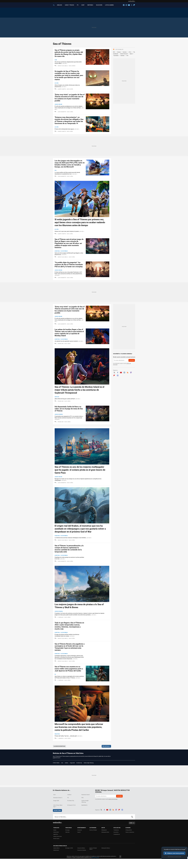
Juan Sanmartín (62, 111)
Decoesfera (116, 832)
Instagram (126, 5)
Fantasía (119, 52)
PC (77, 5)
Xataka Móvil (56, 832)
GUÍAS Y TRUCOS (69, 5)
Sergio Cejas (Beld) (63, 65)
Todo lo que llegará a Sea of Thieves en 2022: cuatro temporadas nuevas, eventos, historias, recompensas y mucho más (69, 626)
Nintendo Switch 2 (57, 797)
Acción (56, 83)
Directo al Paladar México (93, 848)
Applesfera (55, 834)
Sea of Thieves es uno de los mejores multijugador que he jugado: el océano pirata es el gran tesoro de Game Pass (80, 470)
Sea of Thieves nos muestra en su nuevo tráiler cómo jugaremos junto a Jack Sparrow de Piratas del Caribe (69, 669)
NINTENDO (90, 5)
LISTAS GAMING (109, 5)
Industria (57, 734)
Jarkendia (61, 738)
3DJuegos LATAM (69, 848)
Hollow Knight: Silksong (88, 762)
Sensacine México (81, 848)
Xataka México (56, 848)
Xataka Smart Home (57, 836)
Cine (56, 59)
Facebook (117, 372)
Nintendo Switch (86, 794)
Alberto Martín (62, 89)
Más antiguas (106, 746)
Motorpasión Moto (105, 832)
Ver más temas (57, 810)
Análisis (57, 396)
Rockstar (125, 52)
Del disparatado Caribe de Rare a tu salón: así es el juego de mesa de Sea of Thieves (69, 409)
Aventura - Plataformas (61, 251)
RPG (114, 52)
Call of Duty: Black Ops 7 (57, 805)
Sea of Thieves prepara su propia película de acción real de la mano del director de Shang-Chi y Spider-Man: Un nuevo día (69, 53)
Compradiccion (117, 834)
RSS (127, 372)
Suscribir (131, 360)
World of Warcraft (124, 53)
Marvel (131, 53)
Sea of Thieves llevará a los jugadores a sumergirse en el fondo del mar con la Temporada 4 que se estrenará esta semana (69, 647)
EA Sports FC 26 (71, 805)
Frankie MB (60, 343)
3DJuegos (67, 830)
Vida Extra (67, 832)
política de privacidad (113, 799)
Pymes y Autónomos (130, 832)
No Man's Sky (79, 762)
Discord (124, 5)
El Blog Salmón (129, 830)
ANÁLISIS (59, 5)
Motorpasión (104, 830)
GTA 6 (130, 52)
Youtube (129, 5)
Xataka (54, 830)
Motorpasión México (105, 848)
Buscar (132, 817)
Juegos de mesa (59, 414)
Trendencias (116, 830)
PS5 (55, 170)
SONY (82, 5)
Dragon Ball (72, 762)
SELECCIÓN (99, 5)
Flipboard (134, 5)
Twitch (131, 372)
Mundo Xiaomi (56, 838)
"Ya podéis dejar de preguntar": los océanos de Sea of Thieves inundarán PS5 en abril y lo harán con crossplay (69, 264)
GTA (127, 55)
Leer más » (64, 63)
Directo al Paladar (93, 830)
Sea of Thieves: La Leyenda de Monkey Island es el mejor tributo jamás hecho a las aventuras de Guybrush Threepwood (79, 390)
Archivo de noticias (60, 746)
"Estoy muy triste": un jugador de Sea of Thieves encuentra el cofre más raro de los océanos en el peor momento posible (70, 310)
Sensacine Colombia (81, 850)
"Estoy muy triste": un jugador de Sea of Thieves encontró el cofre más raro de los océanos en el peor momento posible (70, 98)
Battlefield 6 (84, 805)
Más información (95, 857)
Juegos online (58, 104)
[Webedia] (131, 1)
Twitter (131, 5)
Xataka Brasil (56, 850)
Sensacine (79, 830)
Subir (130, 822)
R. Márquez (60, 617)
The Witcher (115, 55)
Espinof (79, 832)
